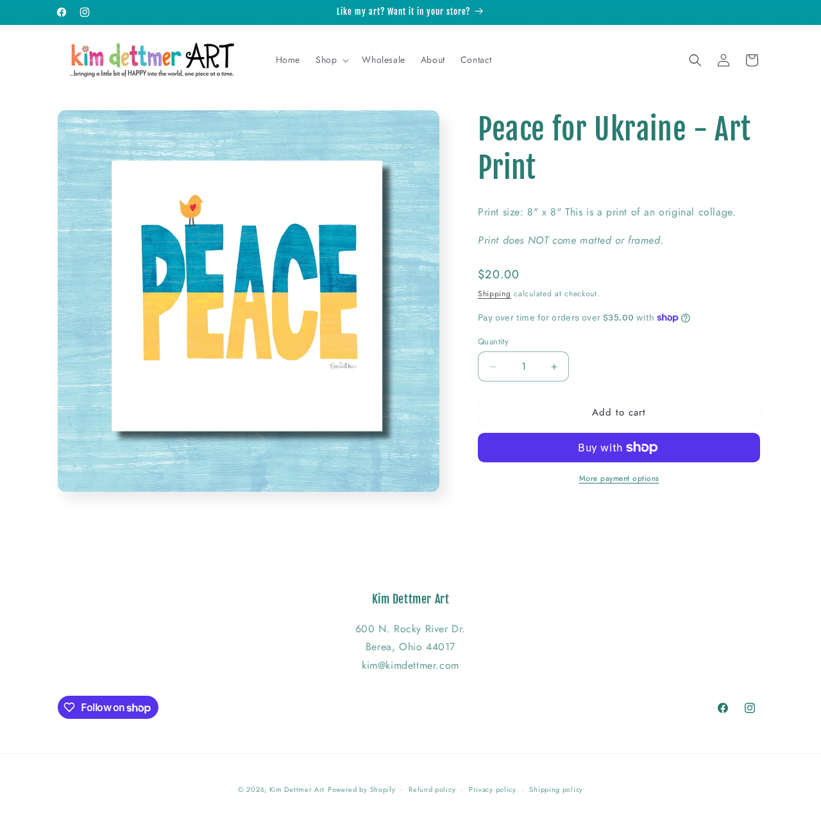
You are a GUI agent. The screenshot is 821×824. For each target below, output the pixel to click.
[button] (331, 59)
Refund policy (432, 789)
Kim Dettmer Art (297, 789)
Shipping (494, 293)
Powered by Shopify (362, 789)
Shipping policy (556, 789)
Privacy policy (492, 789)
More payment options (619, 478)
